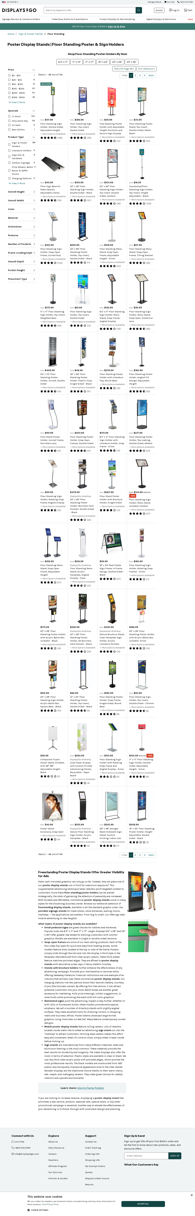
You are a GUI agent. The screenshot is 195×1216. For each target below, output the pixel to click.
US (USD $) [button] (11, 2)
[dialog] (97, 1204)
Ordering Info (92, 1154)
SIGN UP (174, 1155)
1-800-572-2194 (186, 2)
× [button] (191, 1195)
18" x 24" (103, 61)
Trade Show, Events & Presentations (70, 19)
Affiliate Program (57, 1166)
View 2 (15, 102)
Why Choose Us (56, 1147)
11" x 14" (76, 61)
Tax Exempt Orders (95, 1166)
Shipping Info (92, 1160)
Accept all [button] (143, 1204)
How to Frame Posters (90, 1088)
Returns (89, 1184)
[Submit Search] (139, 10)
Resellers (53, 1160)
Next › (151, 75)
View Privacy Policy (50, 1204)
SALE (190, 19)
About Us (53, 1141)
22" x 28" (117, 61)
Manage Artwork (154, 2)
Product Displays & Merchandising (117, 19)
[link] (19, 10)
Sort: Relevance (146, 68)
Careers (52, 1154)
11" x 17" (89, 61)
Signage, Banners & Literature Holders (21, 19)
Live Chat (170, 2)
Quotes (159, 10)
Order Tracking (93, 1147)
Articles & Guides (58, 1178)
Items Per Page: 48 (123, 68)
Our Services (55, 1172)
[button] (72, 1210)
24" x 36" (131, 61)
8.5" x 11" (63, 61)
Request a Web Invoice (97, 1178)
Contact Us (91, 1141)
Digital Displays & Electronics (161, 19)
